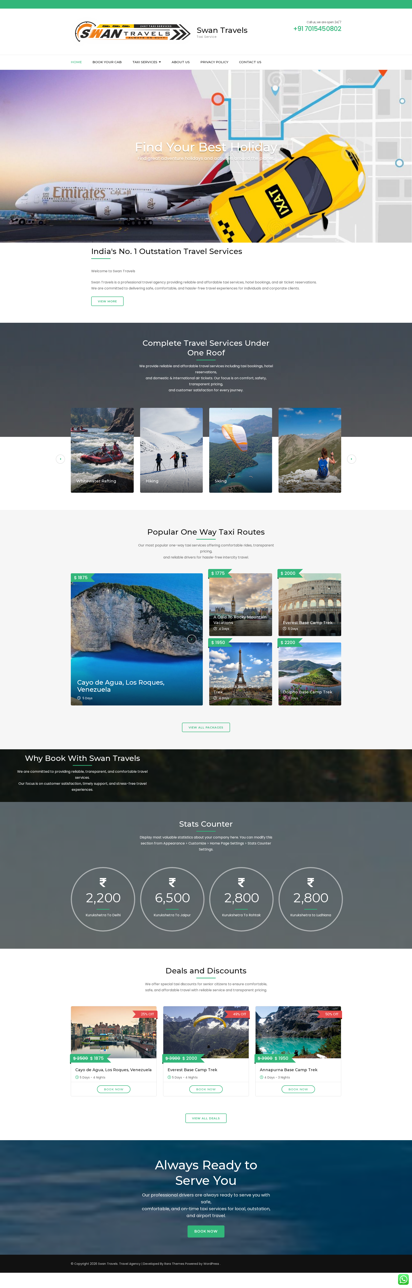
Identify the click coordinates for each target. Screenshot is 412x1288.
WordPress (211, 1264)
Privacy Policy (214, 62)
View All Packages (206, 727)
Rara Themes (174, 1264)
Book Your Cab (107, 62)
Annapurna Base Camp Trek (288, 1070)
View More (107, 301)
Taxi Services (144, 62)
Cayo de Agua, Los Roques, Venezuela (120, 685)
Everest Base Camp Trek (307, 622)
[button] (60, 459)
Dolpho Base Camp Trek (307, 692)
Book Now (114, 1089)
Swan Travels (222, 30)
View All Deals (206, 1118)
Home (76, 62)
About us (181, 62)
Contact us (250, 62)
